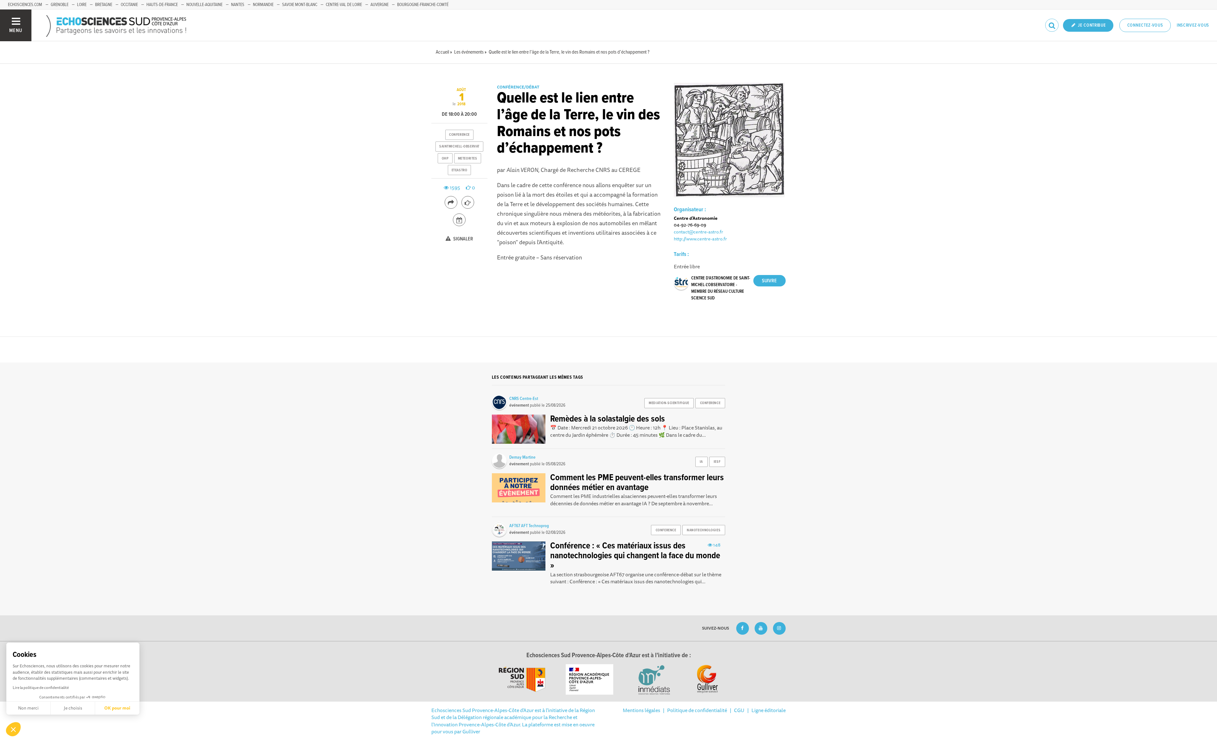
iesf (717, 462)
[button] (13, 729)
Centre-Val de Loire (344, 5)
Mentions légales (641, 710)
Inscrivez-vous (1193, 25)
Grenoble (59, 5)
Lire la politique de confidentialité (41, 687)
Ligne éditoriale (768, 710)
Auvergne (379, 5)
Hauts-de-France (162, 5)
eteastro (459, 170)
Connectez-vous (1145, 25)
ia (701, 462)
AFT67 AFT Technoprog (529, 526)
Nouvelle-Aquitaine (204, 5)
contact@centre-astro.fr (698, 231)
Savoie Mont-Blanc (299, 5)
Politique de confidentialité (697, 710)
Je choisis (73, 707)
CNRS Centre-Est (523, 399)
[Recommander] (467, 202)
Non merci (28, 707)
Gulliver (471, 731)
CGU (739, 710)
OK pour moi (117, 707)
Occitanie (129, 5)
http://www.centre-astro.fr (700, 238)
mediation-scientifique (669, 403)
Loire (82, 5)
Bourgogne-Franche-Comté (422, 5)
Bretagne (103, 5)
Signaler (462, 239)
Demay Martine (522, 457)
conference (459, 135)
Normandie (263, 5)
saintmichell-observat (459, 146)
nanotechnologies (703, 530)
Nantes (237, 5)
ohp (445, 158)
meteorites (467, 158)
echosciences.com (25, 5)
